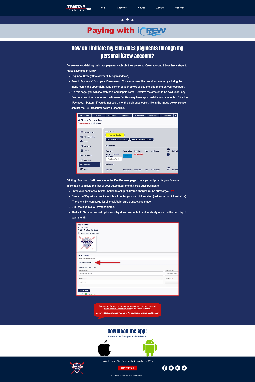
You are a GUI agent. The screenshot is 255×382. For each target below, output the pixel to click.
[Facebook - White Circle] (164, 368)
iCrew (85, 76)
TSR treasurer (93, 108)
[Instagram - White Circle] (177, 368)
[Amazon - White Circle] (184, 368)
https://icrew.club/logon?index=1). (110, 76)
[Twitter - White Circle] (171, 368)
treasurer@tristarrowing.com (117, 308)
